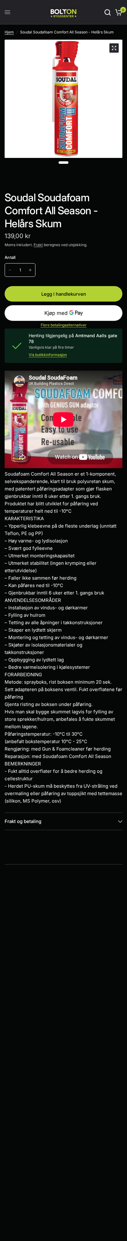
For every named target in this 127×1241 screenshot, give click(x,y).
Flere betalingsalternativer (64, 325)
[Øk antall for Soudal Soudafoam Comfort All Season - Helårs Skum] (30, 270)
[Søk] (107, 12)
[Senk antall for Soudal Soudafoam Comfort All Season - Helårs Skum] (10, 270)
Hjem (9, 32)
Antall (10, 257)
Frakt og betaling (23, 821)
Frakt (38, 244)
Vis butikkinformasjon (48, 355)
